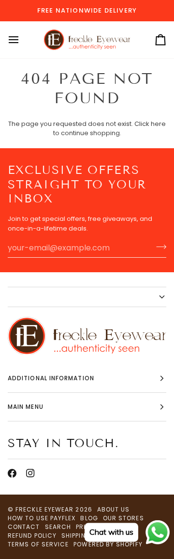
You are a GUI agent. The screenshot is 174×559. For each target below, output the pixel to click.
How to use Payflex (41, 518)
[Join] (158, 246)
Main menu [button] (26, 407)
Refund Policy (32, 535)
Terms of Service (38, 544)
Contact (24, 527)
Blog (89, 518)
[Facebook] (12, 473)
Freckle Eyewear (45, 509)
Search (58, 527)
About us (113, 509)
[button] (87, 297)
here (158, 123)
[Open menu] (22, 40)
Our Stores (123, 518)
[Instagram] (30, 473)
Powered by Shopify (107, 544)
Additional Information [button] (51, 378)
